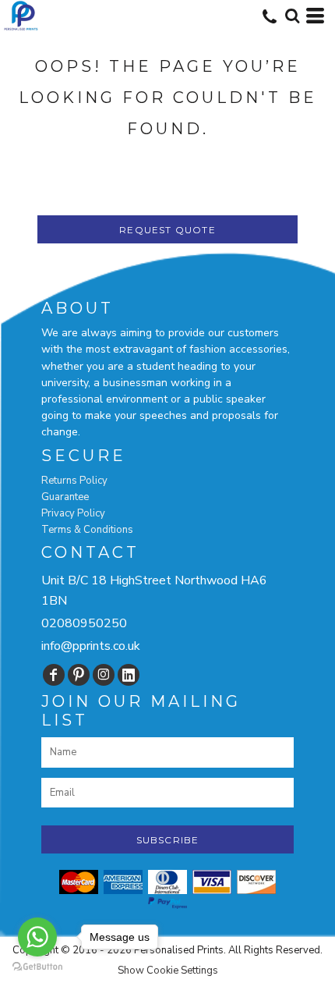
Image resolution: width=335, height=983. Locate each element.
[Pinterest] (79, 675)
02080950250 (84, 623)
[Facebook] (54, 675)
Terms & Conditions (87, 530)
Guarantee (65, 497)
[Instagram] (104, 675)
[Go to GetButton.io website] (37, 967)
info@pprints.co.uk (90, 646)
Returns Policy (74, 481)
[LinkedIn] (128, 675)
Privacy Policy (73, 513)
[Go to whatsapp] (37, 936)
